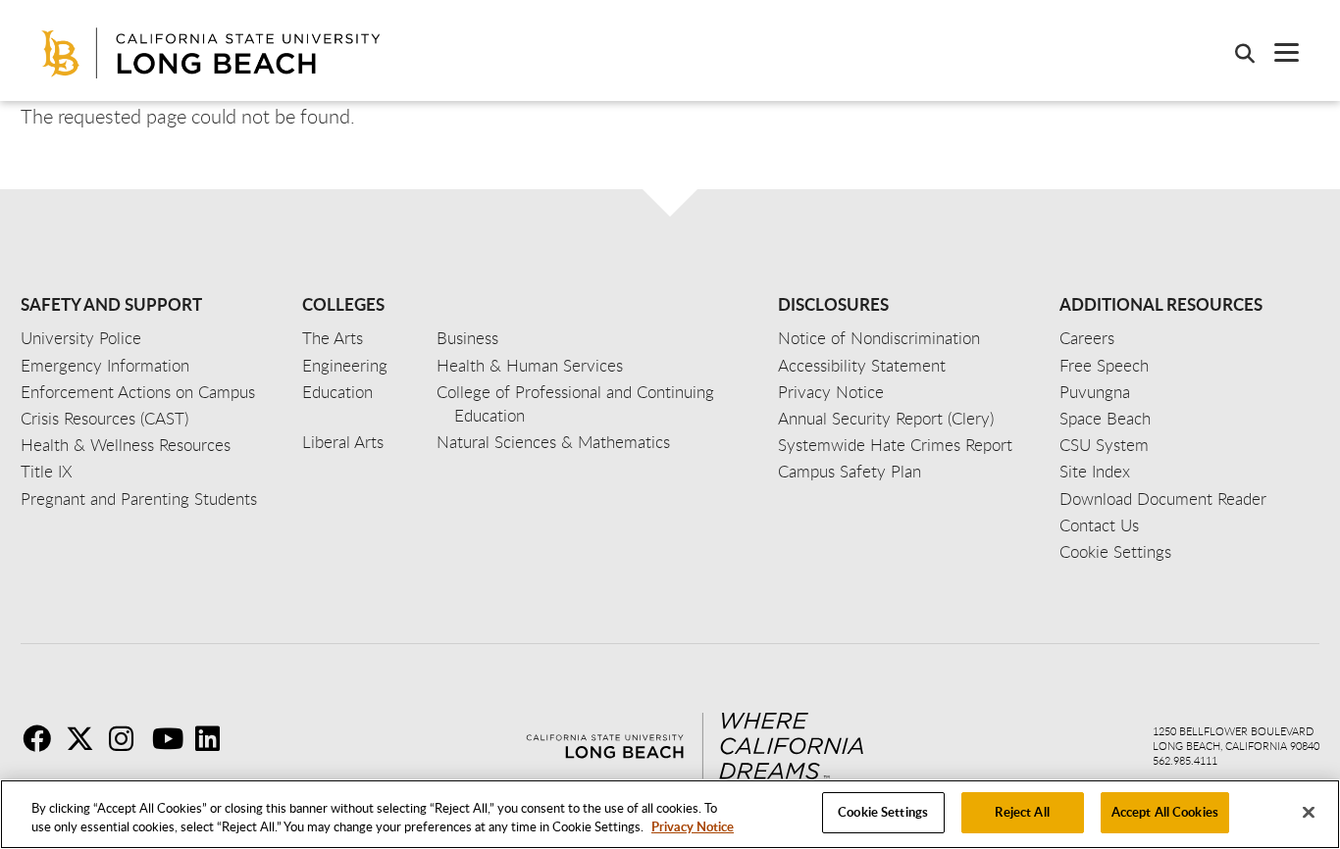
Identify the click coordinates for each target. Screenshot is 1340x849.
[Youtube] (171, 738)
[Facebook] (42, 738)
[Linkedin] (214, 738)
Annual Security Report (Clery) (886, 418)
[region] (670, 814)
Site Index (1094, 471)
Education (337, 391)
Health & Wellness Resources (126, 444)
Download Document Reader (1162, 498)
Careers (1086, 337)
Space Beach (1105, 418)
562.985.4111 (1185, 760)
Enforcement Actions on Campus (138, 391)
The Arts (332, 337)
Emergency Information (105, 365)
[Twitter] (85, 738)
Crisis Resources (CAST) (104, 418)
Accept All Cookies (1164, 812)
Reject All (1022, 812)
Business (467, 337)
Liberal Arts (343, 441)
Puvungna (1094, 391)
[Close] (1308, 811)
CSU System (1104, 444)
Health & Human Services (530, 365)
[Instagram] (128, 738)
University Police (81, 337)
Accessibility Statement (862, 365)
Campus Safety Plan (849, 471)
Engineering (344, 365)
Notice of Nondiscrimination (879, 337)
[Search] (1235, 52)
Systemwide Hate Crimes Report (895, 444)
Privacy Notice (692, 827)
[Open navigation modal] (1277, 52)
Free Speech (1104, 365)
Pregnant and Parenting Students (139, 498)
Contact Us (1099, 525)
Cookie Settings (883, 812)
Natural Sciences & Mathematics (553, 441)
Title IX (47, 471)
